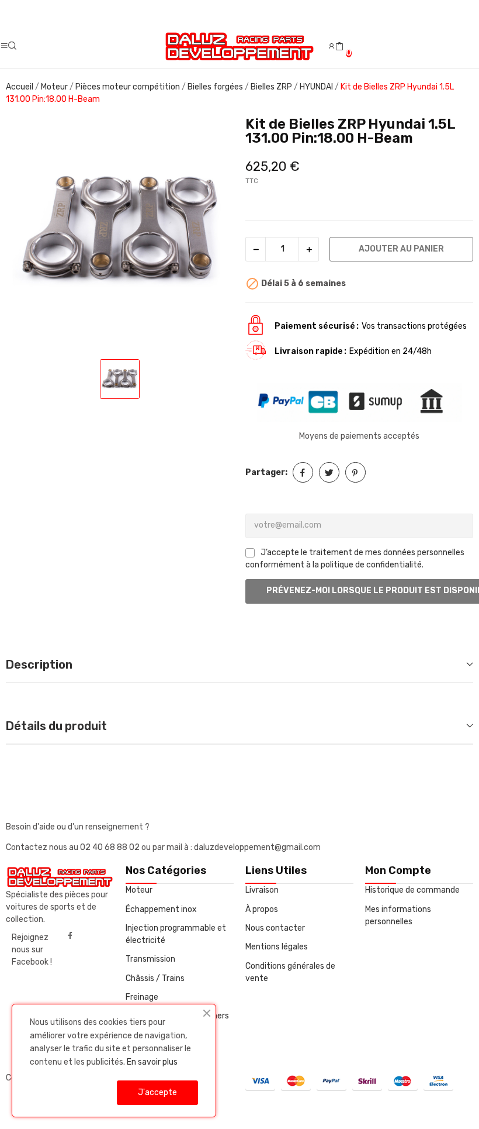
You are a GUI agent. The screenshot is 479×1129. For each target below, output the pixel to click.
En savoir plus (152, 1062)
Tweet (329, 472)
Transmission (150, 959)
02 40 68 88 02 (110, 847)
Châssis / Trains (155, 978)
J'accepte (157, 1092)
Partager (303, 472)
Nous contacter (275, 928)
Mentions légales (276, 947)
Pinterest (355, 472)
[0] (339, 46)
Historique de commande (412, 890)
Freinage (142, 997)
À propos (261, 909)
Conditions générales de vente (290, 972)
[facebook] (70, 936)
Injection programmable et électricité (176, 934)
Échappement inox (161, 909)
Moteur (139, 890)
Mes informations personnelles (398, 915)
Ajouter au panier (401, 249)
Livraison (262, 890)
